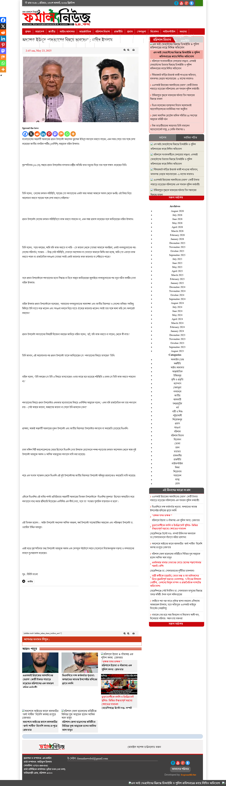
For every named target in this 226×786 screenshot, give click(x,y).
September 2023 (177, 346)
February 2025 (177, 278)
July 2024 (177, 306)
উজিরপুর (113, 36)
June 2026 (177, 218)
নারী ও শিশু (31, 41)
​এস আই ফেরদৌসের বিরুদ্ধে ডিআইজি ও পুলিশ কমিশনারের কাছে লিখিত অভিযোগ (161, 783)
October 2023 (177, 342)
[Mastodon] (55, 134)
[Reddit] (37, 134)
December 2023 (177, 334)
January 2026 (177, 238)
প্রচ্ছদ (28, 32)
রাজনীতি (118, 32)
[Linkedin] (43, 134)
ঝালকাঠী (164, 36)
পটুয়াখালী (46, 41)
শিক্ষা (44, 46)
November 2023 (177, 338)
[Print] (133, 50)
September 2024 (177, 298)
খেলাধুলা (141, 32)
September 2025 (177, 254)
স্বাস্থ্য (80, 46)
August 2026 (177, 210)
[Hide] (1, 75)
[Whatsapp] (67, 134)
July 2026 (177, 214)
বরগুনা (83, 41)
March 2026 (177, 230)
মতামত (177, 451)
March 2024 (177, 322)
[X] (31, 134)
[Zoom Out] (128, 50)
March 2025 (177, 274)
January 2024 (177, 330)
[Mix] (61, 134)
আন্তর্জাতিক (85, 32)
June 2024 (177, 310)
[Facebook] (25, 134)
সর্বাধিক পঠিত (190, 137)
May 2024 (177, 314)
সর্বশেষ (162, 137)
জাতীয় (51, 32)
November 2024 (177, 290)
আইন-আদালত (67, 32)
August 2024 (177, 302)
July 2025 (177, 258)
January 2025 (177, 282)
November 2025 (177, 246)
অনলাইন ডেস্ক (32, 36)
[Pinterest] (49, 134)
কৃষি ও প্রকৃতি (98, 36)
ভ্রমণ (148, 41)
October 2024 (177, 294)
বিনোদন (154, 32)
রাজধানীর (177, 455)
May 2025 (177, 266)
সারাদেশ (39, 32)
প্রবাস (130, 32)
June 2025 (177, 262)
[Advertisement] (80, 609)
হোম (89, 46)
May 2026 (177, 222)
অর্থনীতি (48, 36)
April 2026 (177, 226)
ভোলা (138, 41)
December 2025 (177, 242)
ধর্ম (189, 36)
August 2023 (177, 350)
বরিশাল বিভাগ (102, 32)
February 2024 (177, 326)
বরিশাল (95, 41)
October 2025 (177, 250)
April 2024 (177, 318)
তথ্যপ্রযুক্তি (179, 36)
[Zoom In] (125, 50)
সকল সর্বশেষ (176, 198)
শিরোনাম (56, 46)
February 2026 (177, 234)
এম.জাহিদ (47, 758)
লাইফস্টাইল (169, 32)
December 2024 (177, 286)
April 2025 (177, 270)
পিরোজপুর (61, 41)
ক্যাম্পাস (177, 383)
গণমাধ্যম (140, 36)
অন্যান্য (183, 32)
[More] (73, 134)
